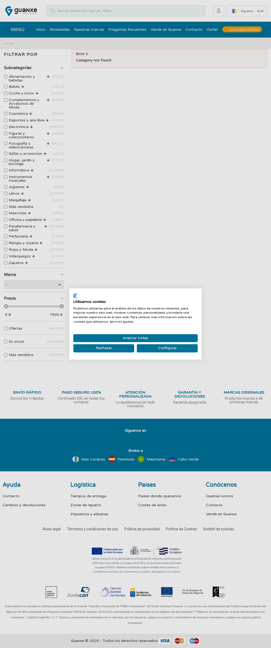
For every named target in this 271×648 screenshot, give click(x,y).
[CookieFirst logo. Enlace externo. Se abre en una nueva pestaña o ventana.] (75, 295)
